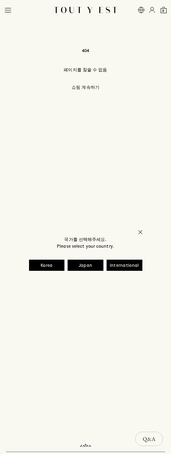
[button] (8, 10)
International (124, 266)
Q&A (149, 438)
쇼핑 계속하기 (85, 88)
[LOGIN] (152, 10)
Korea (47, 266)
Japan (86, 266)
